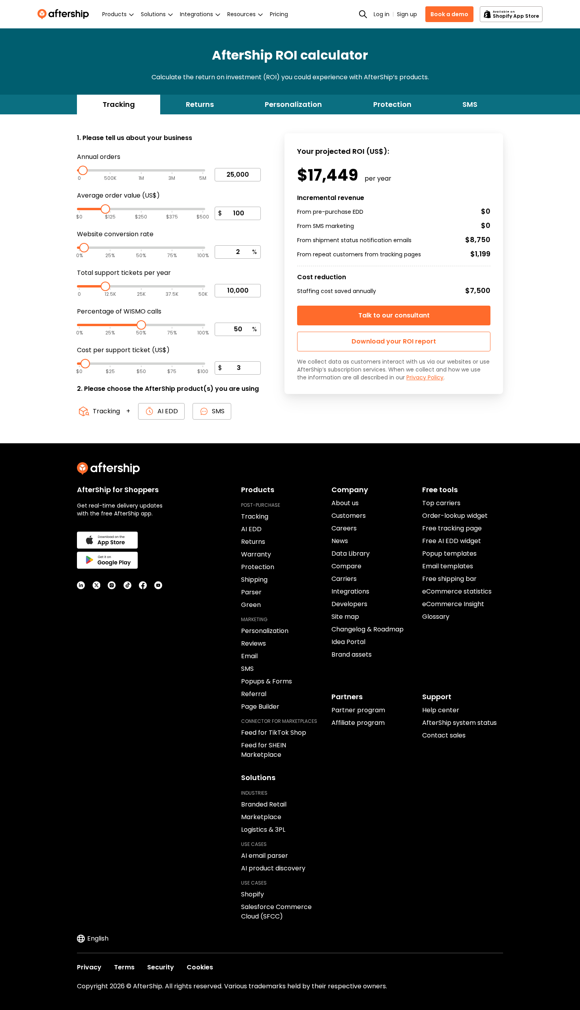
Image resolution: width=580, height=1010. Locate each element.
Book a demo (449, 14)
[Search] (363, 14)
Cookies (200, 967)
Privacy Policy (424, 377)
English (98, 938)
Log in (381, 14)
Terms (124, 967)
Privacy (89, 967)
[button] (393, 341)
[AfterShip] (65, 14)
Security (160, 967)
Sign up (407, 14)
